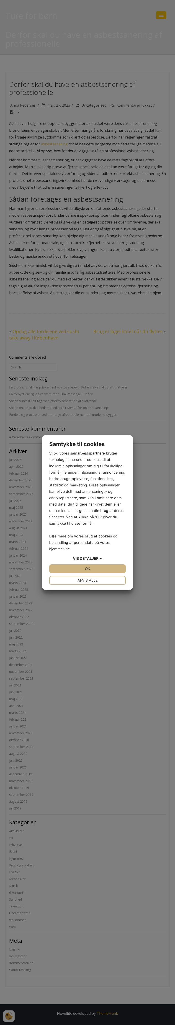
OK (87, 568)
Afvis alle (87, 580)
